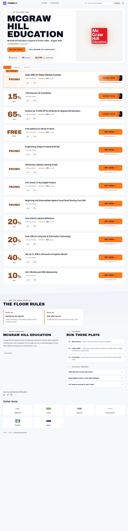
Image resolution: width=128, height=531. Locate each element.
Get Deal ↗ (110, 132)
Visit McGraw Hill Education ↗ (42, 49)
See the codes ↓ (16, 49)
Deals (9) (27, 67)
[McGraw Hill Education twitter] (4, 395)
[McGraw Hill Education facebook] (8, 395)
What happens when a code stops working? (95, 378)
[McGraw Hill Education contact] (11, 395)
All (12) (7, 67)
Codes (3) (17, 67)
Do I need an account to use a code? (95, 384)
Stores (44, 3)
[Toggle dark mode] (123, 3)
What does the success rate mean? (95, 372)
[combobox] (98, 3)
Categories (54, 3)
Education (8, 353)
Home (5, 432)
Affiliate (118, 3)
